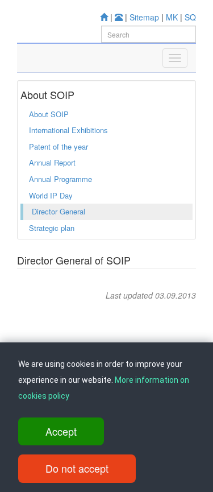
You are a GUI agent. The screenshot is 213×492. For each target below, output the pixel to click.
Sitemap (144, 17)
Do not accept (76, 468)
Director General (58, 211)
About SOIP (49, 114)
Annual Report (52, 162)
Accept (61, 431)
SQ (190, 17)
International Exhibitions (68, 130)
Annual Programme (60, 178)
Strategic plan (51, 227)
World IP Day (51, 195)
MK (172, 17)
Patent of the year (58, 146)
